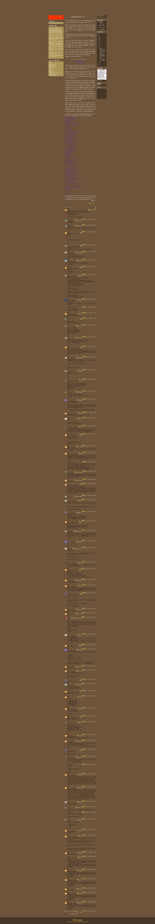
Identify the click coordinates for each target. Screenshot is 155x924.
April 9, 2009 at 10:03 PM (90, 495)
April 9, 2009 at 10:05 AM (90, 425)
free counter (99, 80)
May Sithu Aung (79, 337)
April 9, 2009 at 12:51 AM (90, 299)
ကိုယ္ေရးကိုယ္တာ (52, 64)
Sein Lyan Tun (79, 326)
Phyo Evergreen (79, 220)
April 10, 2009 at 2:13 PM (90, 547)
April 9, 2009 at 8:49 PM (90, 479)
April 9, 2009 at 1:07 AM (90, 307)
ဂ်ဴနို (81, 232)
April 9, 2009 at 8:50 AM (90, 399)
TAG (49, 63)
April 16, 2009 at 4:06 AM (90, 801)
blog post (50, 47)
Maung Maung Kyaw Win (77, 618)
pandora (80, 708)
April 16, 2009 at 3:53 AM (90, 786)
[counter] (99, 84)
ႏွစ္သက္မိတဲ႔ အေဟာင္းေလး (78, 16)
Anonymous (55, 46)
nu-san (81, 836)
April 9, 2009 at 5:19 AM (90, 336)
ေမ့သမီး (80, 735)
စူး (81, 680)
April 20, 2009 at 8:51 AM (90, 856)
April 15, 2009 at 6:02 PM (90, 764)
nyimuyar (80, 413)
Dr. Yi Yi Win (80, 446)
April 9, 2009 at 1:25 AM (90, 312)
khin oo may (80, 609)
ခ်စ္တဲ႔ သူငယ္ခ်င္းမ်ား (52, 66)
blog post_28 (51, 53)
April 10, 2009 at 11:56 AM (90, 540)
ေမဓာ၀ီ (80, 820)
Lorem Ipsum (55, 41)
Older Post (74, 911)
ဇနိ (81, 347)
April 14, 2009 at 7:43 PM (90, 756)
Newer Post (66, 911)
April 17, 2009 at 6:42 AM (90, 835)
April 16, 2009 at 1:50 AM (90, 773)
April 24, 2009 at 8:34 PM (90, 878)
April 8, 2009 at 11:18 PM (90, 259)
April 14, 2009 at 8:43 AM (90, 740)
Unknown (80, 313)
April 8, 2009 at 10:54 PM (90, 231)
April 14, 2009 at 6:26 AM (90, 721)
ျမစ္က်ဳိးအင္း (80, 512)
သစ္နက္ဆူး (80, 370)
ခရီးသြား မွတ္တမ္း (52, 65)
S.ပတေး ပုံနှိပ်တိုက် (56, 28)
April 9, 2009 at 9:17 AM (90, 412)
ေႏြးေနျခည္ (79, 252)
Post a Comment (80, 912)
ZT (81, 691)
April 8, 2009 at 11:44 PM (90, 274)
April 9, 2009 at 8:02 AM (90, 379)
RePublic (80, 802)
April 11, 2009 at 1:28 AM (90, 584)
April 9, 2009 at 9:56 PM (90, 483)
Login (103, 15)
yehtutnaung (80, 260)
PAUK (81, 380)
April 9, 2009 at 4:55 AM (90, 325)
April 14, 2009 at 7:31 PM (90, 749)
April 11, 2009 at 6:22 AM (90, 608)
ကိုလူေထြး (80, 400)
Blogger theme (69, 921)
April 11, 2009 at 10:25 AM (90, 612)
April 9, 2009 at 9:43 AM (90, 417)
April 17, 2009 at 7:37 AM (90, 852)
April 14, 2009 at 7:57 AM (90, 734)
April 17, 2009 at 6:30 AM (90, 829)
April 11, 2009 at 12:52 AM (90, 579)
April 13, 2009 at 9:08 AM (90, 690)
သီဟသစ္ (80, 418)
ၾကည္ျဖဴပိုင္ (80, 357)
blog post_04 (51, 42)
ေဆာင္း (80, 830)
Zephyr (80, 500)
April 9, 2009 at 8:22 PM (90, 471)
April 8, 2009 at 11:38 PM (90, 266)
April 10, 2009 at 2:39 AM (90, 511)
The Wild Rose (92, 209)
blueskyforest (79, 741)
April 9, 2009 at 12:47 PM (90, 445)
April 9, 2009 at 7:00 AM (90, 356)
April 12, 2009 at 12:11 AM (90, 644)
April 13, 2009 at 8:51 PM (90, 696)
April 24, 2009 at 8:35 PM (90, 888)
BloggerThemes (75, 921)
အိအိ (100, 57)
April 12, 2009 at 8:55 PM (90, 670)
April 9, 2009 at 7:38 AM (90, 369)
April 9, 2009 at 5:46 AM (90, 346)
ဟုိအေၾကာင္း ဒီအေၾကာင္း (54, 72)
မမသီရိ (81, 20)
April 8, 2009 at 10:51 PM (90, 219)
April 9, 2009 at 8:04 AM (90, 391)
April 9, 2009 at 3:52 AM (90, 318)
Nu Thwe (80, 857)
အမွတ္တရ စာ (51, 73)
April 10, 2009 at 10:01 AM (90, 520)
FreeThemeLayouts (85, 921)
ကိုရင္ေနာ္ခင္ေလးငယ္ (78, 548)
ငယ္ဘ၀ (50, 68)
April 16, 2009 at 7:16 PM (90, 812)
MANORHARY (79, 392)
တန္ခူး (81, 453)
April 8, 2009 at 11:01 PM (90, 244)
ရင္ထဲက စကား (51, 70)
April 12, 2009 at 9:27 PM (90, 679)
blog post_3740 (57, 29)
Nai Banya (80, 870)
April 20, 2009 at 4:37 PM (90, 869)
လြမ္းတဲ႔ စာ (51, 71)
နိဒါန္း (50, 69)
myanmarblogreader (79, 480)
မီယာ (81, 426)
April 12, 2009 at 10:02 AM (90, 665)
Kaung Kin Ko (79, 580)
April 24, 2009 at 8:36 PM (90, 892)
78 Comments (92, 203)
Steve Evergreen (79, 496)
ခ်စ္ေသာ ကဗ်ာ (51, 67)
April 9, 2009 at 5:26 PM (90, 452)
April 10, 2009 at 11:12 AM (90, 530)
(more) (61, 32)
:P (81, 245)
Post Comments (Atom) (73, 913)
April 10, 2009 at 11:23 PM (90, 568)
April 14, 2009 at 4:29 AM (90, 707)
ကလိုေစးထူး (79, 757)
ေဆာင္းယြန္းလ (79, 472)
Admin (54, 34)
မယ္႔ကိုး (80, 300)
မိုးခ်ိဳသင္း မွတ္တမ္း (78, 920)
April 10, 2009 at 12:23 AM (90, 499)
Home (70, 911)
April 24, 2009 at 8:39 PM (90, 901)
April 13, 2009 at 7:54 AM (90, 683)
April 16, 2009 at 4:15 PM (90, 806)
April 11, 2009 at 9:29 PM (90, 634)
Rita (81, 319)
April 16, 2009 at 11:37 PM (90, 819)
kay (81, 484)
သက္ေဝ (80, 635)
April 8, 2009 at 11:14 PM (90, 251)
